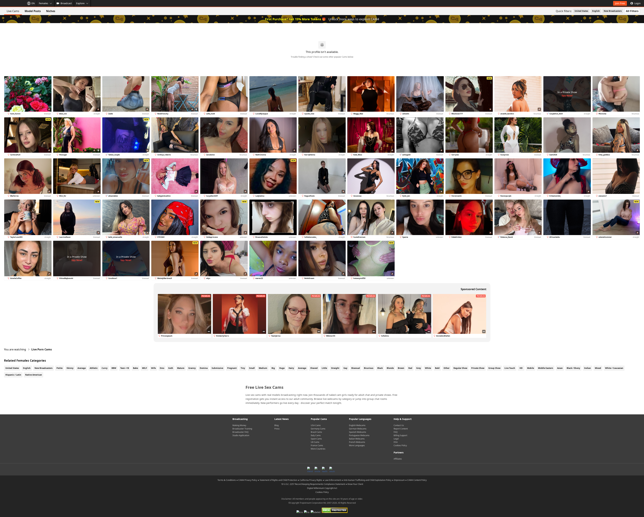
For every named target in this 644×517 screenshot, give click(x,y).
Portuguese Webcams (359, 435)
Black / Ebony (573, 368)
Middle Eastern (545, 368)
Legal (396, 438)
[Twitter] (324, 469)
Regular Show (460, 368)
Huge (282, 368)
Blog (276, 425)
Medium (263, 368)
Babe (135, 368)
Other (446, 368)
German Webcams (357, 428)
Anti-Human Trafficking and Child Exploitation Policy (367, 480)
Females (43, 3)
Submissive (217, 368)
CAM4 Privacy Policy (247, 480)
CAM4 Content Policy (417, 480)
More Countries (318, 448)
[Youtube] (332, 469)
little (324, 368)
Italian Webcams (357, 438)
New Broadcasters (613, 11)
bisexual (355, 368)
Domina (204, 368)
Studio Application (240, 435)
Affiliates (398, 458)
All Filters (632, 11)
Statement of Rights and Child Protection (278, 480)
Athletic (94, 368)
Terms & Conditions (227, 480)
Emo (162, 368)
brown (401, 368)
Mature (180, 368)
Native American (33, 374)
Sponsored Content (473, 289)
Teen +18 (124, 368)
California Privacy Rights (311, 480)
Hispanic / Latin (13, 374)
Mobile (530, 368)
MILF (144, 368)
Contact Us (399, 425)
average (302, 368)
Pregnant (232, 368)
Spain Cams (316, 438)
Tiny (243, 368)
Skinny (70, 368)
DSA (396, 442)
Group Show (494, 368)
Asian (560, 368)
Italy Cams (316, 435)
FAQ (395, 432)
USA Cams (316, 425)
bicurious (368, 368)
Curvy (105, 368)
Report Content (401, 428)
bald (437, 368)
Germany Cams (318, 428)
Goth (170, 368)
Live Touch (509, 368)
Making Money (239, 425)
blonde (390, 368)
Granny (192, 368)
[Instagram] (317, 469)
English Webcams (357, 425)
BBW (114, 368)
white (428, 368)
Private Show (477, 368)
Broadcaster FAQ (240, 432)
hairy (291, 368)
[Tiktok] (310, 469)
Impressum (399, 480)
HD (521, 368)
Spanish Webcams (357, 432)
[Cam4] (12, 3)
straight (335, 368)
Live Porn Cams (41, 349)
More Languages (357, 445)
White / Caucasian (614, 368)
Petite (60, 368)
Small (252, 368)
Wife (153, 368)
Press (277, 428)
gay (345, 368)
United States (581, 11)
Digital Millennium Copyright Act (322, 488)
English (596, 11)
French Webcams (357, 442)
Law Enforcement (333, 480)
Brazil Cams (316, 432)
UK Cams (315, 442)
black (380, 368)
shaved (314, 368)
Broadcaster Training (242, 428)
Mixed (598, 368)
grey (418, 368)
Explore (80, 3)
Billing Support (400, 435)
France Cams (317, 445)
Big (273, 368)
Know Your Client (355, 484)
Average (81, 368)
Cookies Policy (400, 445)
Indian (587, 368)
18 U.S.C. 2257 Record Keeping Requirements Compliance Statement (313, 484)
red (410, 368)
